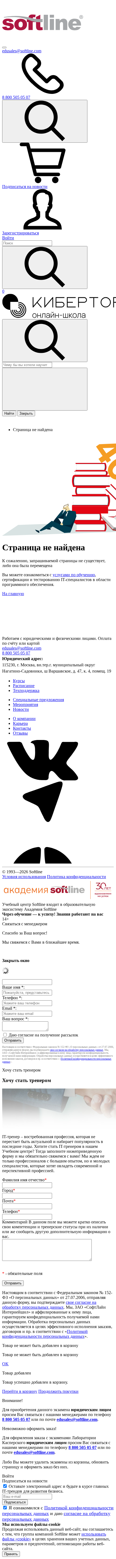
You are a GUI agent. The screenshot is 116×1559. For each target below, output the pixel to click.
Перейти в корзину (19, 1391)
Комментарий (56, 1229)
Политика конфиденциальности (76, 876)
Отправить (13, 1040)
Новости (21, 709)
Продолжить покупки (58, 1391)
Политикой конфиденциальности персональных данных (45, 1334)
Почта (9, 1201)
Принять (11, 1554)
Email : (9, 1008)
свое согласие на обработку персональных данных (76, 1050)
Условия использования (24, 876)
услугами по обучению (74, 574)
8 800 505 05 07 (16, 1419)
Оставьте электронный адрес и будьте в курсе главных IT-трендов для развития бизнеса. (55, 1488)
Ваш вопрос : (15, 1018)
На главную (13, 593)
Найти (9, 413)
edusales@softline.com (21, 51)
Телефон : (12, 997)
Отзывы (20, 733)
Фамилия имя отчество (24, 1180)
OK (5, 1364)
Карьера (20, 723)
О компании (24, 718)
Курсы (19, 680)
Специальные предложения (38, 699)
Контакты (22, 728)
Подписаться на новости (24, 186)
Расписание (24, 685)
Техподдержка (26, 690)
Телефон (11, 1211)
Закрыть (26, 413)
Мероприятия (25, 704)
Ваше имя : (13, 987)
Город (8, 1190)
